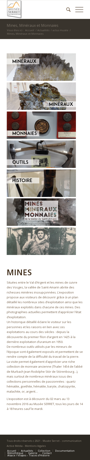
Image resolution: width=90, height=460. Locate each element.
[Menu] (77, 9)
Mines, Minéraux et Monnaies (32, 25)
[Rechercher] (66, 9)
